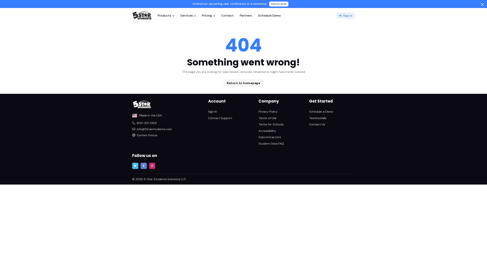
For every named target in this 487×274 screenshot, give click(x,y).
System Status (147, 135)
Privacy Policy (268, 112)
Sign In (347, 15)
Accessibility (267, 131)
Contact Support (220, 118)
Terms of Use (268, 118)
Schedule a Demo (321, 112)
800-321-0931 (147, 123)
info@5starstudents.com (154, 129)
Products (164, 16)
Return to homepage (243, 83)
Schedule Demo (269, 16)
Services (186, 16)
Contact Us (317, 124)
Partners (246, 16)
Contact (227, 16)
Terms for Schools (271, 124)
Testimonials (317, 118)
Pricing (207, 16)
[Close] (482, 4)
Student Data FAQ (271, 144)
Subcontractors (270, 137)
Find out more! (278, 4)
